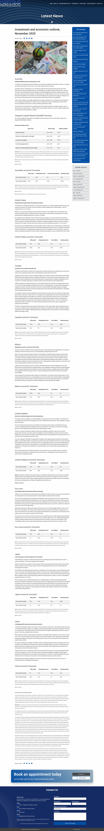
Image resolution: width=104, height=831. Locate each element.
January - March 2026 (77, 173)
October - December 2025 (78, 176)
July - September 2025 (78, 179)
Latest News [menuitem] (82, 3)
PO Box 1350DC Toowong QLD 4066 (26, 808)
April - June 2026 (76, 170)
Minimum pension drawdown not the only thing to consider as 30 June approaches (80, 104)
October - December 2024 (78, 187)
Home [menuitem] (51, 3)
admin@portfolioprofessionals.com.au (27, 816)
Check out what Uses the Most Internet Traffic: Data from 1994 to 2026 (80, 136)
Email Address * (57, 801)
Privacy (35, 823)
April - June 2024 (76, 192)
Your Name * (56, 796)
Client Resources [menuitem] (91, 3)
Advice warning (23, 823)
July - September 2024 (78, 190)
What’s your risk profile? (78, 131)
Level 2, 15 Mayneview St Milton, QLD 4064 (28, 805)
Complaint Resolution (30, 823)
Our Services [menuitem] (75, 3)
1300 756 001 (82, 778)
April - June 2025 (76, 181)
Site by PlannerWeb (76, 829)
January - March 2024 (77, 195)
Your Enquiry (56, 811)
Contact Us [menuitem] (100, 3)
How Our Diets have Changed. (79, 64)
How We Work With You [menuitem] (65, 3)
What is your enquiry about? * (60, 806)
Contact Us (81, 774)
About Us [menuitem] (55, 3)
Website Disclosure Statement (42, 823)
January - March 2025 (77, 184)
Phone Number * (75, 801)
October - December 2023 (78, 198)
